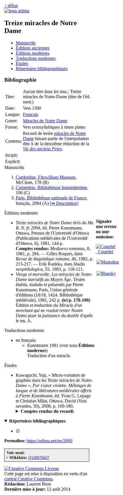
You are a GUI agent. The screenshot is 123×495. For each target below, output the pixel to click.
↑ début (11, 5)
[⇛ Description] (64, 203)
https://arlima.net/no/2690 (49, 440)
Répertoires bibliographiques (42, 68)
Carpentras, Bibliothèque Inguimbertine (51, 187)
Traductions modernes (35, 58)
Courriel (104, 251)
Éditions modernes (32, 53)
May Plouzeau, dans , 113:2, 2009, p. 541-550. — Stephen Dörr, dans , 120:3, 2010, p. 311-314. (54, 411)
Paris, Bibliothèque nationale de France (51, 197)
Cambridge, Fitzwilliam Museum (45, 177)
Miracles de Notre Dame (45, 120)
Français (30, 114)
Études (22, 63)
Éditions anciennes (32, 48)
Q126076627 (38, 457)
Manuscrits (25, 42)
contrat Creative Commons (28, 478)
